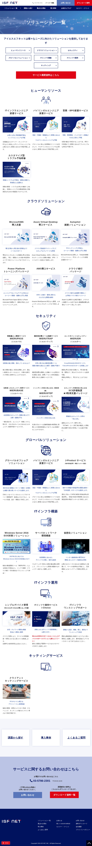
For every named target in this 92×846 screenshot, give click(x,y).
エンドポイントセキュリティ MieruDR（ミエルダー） (75, 359)
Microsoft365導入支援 (16, 243)
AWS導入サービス (46, 288)
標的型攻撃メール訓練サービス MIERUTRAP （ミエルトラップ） (46, 359)
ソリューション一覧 (10, 8)
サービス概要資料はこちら (46, 75)
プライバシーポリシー (83, 829)
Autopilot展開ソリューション (75, 243)
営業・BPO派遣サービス (75, 130)
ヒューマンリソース (20, 50)
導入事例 (53, 8)
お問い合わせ (66, 3)
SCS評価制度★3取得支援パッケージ (75, 409)
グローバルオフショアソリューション (16, 482)
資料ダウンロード (81, 823)
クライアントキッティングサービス (16, 696)
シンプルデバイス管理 (16, 626)
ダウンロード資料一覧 (64, 795)
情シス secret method (63, 823)
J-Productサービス (75, 482)
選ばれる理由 (41, 8)
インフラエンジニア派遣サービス (16, 130)
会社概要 (79, 826)
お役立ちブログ (66, 8)
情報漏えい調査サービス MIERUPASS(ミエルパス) (16, 359)
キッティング (49, 65)
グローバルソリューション (18, 58)
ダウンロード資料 (83, 3)
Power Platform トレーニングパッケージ (16, 288)
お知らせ (59, 820)
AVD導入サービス (45, 243)
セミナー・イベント (82, 8)
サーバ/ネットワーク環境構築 (46, 554)
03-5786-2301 (38, 3)
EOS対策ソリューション (16, 554)
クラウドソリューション (46, 50)
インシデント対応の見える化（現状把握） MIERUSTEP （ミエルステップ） (46, 409)
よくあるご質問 (76, 737)
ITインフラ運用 (76, 58)
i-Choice (46, 626)
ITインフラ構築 (49, 58)
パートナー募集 (49, 3)
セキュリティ (76, 50)
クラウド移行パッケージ (75, 288)
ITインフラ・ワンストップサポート (75, 626)
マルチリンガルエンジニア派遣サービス (46, 130)
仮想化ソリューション (75, 554)
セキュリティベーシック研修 (16, 409)
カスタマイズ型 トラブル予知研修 (16, 174)
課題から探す (28, 8)
